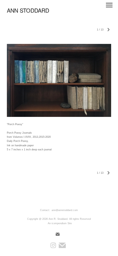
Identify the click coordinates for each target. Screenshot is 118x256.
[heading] (28, 11)
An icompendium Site (60, 223)
